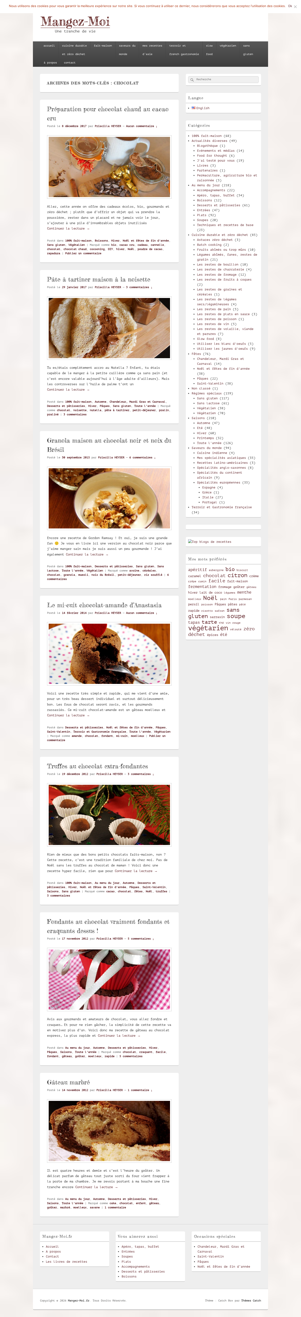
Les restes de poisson (217, 319)
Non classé (201, 388)
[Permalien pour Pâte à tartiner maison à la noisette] (109, 362)
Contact (52, 1256)
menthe (244, 592)
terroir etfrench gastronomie (184, 50)
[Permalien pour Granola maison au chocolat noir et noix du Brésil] (109, 532)
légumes (229, 592)
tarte (209, 622)
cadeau (142, 244)
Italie (208, 497)
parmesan (245, 599)
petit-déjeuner (144, 410)
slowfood (209, 50)
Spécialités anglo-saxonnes (221, 467)
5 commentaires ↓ (141, 938)
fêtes (138, 891)
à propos (50, 62)
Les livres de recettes (66, 1261)
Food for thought (212, 155)
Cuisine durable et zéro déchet (220, 235)
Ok (290, 6)
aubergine (216, 570)
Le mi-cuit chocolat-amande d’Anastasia (104, 605)
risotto (207, 611)
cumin (202, 581)
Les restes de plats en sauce (223, 314)
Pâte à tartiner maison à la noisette (98, 279)
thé (221, 623)
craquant (145, 1052)
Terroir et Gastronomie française (99, 731)
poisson (207, 604)
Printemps (205, 438)
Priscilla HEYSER (108, 126)
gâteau (67, 1056)
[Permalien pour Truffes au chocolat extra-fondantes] (109, 849)
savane (95, 1207)
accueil (49, 45)
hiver (120, 249)
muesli (83, 574)
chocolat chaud (75, 249)
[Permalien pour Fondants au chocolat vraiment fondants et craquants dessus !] (109, 1014)
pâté (242, 604)
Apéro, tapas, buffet (216, 195)
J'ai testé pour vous (216, 160)
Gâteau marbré (68, 1082)
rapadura (53, 253)
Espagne (208, 487)
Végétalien (76, 244)
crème (254, 576)
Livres (202, 165)
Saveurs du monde (207, 448)
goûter (80, 1056)
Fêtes (196, 354)
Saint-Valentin (58, 731)
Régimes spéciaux (207, 393)
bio (113, 244)
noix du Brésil (103, 574)
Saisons (53, 891)
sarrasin (217, 617)
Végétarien (162, 731)
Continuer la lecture (68, 228)
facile (161, 1052)
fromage (224, 587)
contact (69, 62)
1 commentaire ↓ (140, 1090)
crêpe (192, 581)
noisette (80, 410)
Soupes (202, 220)
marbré (65, 1207)
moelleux (137, 736)
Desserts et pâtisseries (66, 406)
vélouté (236, 629)
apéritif (197, 569)
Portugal (209, 502)
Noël (131, 249)
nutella (95, 410)
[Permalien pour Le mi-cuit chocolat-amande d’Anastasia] (109, 688)
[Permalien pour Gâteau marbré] (109, 1165)
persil (193, 604)
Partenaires (207, 170)
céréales (149, 570)
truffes (161, 891)
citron (237, 575)
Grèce (207, 492)
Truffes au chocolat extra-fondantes (97, 766)
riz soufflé (153, 574)
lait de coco (210, 592)
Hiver (115, 240)
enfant (141, 1203)
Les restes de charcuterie (220, 269)
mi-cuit (122, 736)
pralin (164, 410)
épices (212, 635)
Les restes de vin (213, 324)
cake (113, 1203)
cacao (110, 891)
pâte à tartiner (117, 410)
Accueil (52, 1246)
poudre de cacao (150, 249)
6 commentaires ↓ (142, 457)
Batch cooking (209, 244)
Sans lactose (208, 403)
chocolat (53, 249)
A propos (53, 1251)
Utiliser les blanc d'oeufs (221, 343)
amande (77, 736)
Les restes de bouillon (217, 264)
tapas (194, 622)
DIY (110, 249)
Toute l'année (145, 406)
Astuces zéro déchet (215, 240)
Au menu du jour (107, 883)
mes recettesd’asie (152, 50)
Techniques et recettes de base (225, 225)
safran (220, 611)
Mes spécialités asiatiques (221, 458)
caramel (194, 576)
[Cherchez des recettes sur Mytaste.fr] (209, 541)
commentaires (75, 414)
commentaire (115, 1207)
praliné (53, 414)
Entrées (203, 210)
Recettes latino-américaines (222, 462)
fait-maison (103, 45)
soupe (236, 616)
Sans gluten (56, 244)
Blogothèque (207, 145)
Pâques (105, 406)
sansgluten (248, 50)
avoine (134, 570)
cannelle (157, 244)
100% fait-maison (78, 240)
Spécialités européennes (218, 482)
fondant (107, 736)
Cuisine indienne (212, 453)
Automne (100, 401)
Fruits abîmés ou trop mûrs (221, 249)
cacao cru (126, 244)
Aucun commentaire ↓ (141, 126)
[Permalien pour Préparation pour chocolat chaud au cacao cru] (109, 201)
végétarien (228, 45)
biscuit (242, 570)
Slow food (205, 339)
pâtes (232, 604)
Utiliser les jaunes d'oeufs (222, 348)
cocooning (97, 249)
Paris (233, 599)
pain (223, 599)
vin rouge (233, 623)
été (223, 634)
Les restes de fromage (217, 274)
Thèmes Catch (251, 1300)
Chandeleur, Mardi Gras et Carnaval (138, 401)
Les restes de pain (214, 309)
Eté (200, 428)
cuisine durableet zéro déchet (74, 50)
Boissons (101, 240)
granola (69, 574)
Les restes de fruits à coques (224, 279)
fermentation (202, 586)
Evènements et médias (216, 150)
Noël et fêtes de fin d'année (146, 240)
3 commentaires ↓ (139, 287)
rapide (110, 1056)
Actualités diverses (209, 141)
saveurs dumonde (127, 50)
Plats (201, 215)
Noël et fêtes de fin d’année (224, 1266)
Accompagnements (211, 190)
